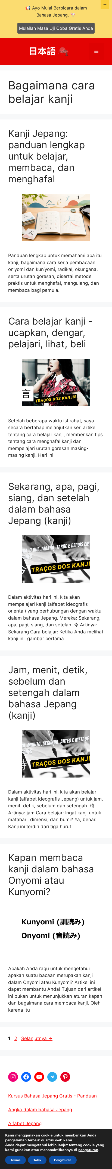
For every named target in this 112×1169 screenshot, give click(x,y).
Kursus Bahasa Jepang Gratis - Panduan (52, 1096)
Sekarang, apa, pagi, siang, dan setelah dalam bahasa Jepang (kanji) (53, 503)
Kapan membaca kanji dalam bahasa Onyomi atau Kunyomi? (51, 874)
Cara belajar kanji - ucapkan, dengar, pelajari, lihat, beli (50, 332)
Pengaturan (62, 1160)
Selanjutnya (36, 1038)
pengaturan (88, 1150)
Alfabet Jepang (25, 1123)
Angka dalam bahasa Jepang (40, 1109)
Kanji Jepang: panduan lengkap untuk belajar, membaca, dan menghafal (46, 156)
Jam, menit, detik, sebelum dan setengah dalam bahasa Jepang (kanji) (48, 692)
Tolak (37, 1160)
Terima (15, 1160)
